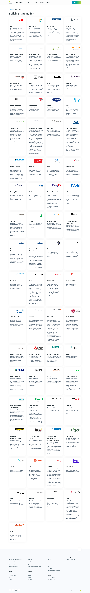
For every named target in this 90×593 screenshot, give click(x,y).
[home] (10, 2)
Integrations (11, 9)
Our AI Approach (34, 2)
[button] (15, 2)
